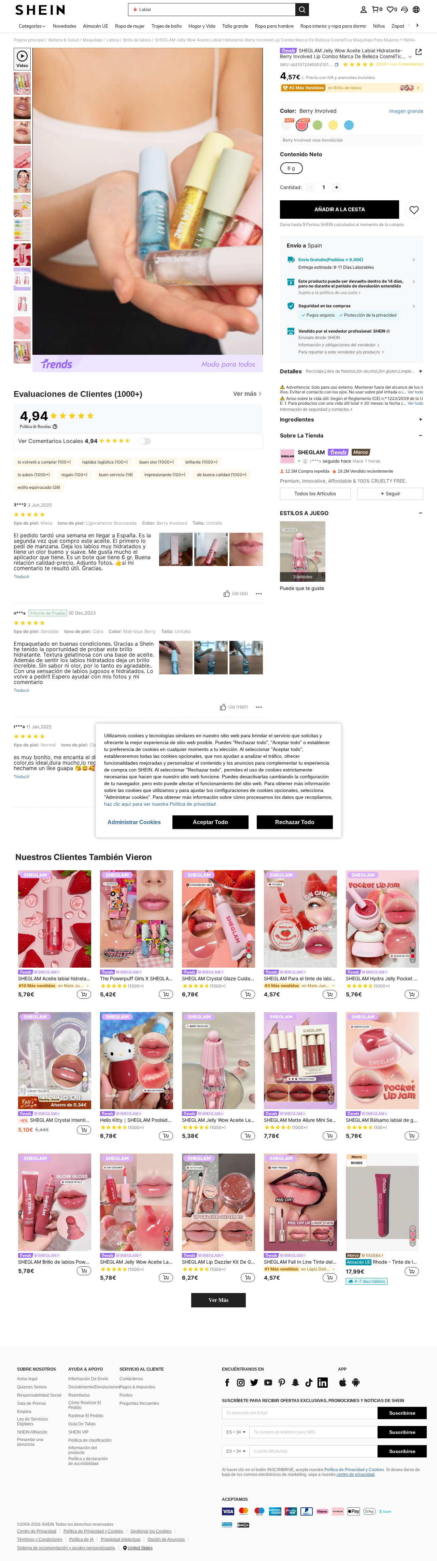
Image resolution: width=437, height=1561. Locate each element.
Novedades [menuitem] (64, 26)
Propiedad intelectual (120, 1539)
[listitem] (302, 551)
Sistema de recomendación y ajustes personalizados (66, 1548)
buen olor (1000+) (156, 462)
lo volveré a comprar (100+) (44, 462)
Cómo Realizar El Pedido (84, 1405)
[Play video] (148, 201)
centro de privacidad (356, 1474)
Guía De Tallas (82, 1424)
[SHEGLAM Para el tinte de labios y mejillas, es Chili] (300, 919)
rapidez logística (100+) (105, 462)
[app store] (343, 1385)
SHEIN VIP (78, 1432)
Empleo (24, 1411)
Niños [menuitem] (379, 26)
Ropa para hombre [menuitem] (274, 26)
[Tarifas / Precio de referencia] (303, 77)
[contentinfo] (324, 1511)
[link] (377, 9)
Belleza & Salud (63, 40)
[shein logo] (40, 9)
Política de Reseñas (35, 426)
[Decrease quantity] (310, 187)
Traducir (21, 576)
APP (342, 1369)
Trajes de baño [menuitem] (167, 26)
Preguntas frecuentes (139, 1403)
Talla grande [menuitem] (235, 26)
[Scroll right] (417, 25)
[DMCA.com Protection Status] (243, 1524)
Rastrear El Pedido (85, 1415)
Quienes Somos (32, 1387)
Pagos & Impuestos (137, 1387)
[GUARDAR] (414, 209)
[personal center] (364, 9)
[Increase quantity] (336, 187)
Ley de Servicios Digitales (32, 1421)
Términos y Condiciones (39, 1539)
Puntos (125, 1395)
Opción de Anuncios (166, 1539)
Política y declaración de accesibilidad (88, 1461)
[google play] (356, 1385)
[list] (276, 1382)
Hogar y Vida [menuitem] (201, 26)
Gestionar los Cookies (150, 1531)
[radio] (286, 125)
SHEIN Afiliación (32, 1432)
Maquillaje (92, 40)
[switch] (145, 441)
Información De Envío (88, 1378)
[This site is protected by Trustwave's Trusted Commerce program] (227, 1524)
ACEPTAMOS (235, 1499)
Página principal (29, 40)
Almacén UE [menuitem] (95, 26)
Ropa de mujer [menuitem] (130, 26)
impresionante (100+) (164, 474)
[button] (404, 9)
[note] (54, 1102)
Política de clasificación (90, 1440)
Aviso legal (27, 1378)
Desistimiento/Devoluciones (94, 1387)
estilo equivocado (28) (39, 487)
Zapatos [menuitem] (400, 26)
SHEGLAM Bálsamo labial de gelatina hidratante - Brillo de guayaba (382, 1120)
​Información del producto (82, 1450)
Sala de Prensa (31, 1403)
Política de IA (81, 1539)
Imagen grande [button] (406, 111)
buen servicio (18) (116, 474)
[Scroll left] (409, 25)
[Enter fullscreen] (255, 349)
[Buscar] (302, 9)
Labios (113, 40)
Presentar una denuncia (30, 1442)
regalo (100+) (74, 474)
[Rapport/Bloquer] (259, 594)
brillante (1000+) (201, 462)
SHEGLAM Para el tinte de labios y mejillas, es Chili (300, 978)
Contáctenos (131, 1378)
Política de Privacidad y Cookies (354, 1469)
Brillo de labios (137, 40)
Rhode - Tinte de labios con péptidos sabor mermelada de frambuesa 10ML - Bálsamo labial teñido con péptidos (383, 1262)
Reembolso (79, 1395)
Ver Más (218, 1300)
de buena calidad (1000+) (221, 474)
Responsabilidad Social (39, 1395)
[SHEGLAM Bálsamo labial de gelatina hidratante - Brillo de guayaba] (382, 1060)
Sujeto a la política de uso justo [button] (327, 292)
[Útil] (227, 594)
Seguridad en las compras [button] (324, 306)
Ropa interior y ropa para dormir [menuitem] (333, 26)
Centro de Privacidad (36, 1531)
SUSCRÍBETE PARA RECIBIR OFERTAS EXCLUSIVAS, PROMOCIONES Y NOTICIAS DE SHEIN (313, 1400)
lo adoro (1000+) (34, 474)
